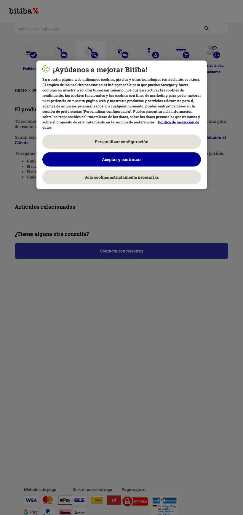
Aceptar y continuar (121, 159)
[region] (121, 125)
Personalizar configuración (121, 141)
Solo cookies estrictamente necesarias (121, 177)
